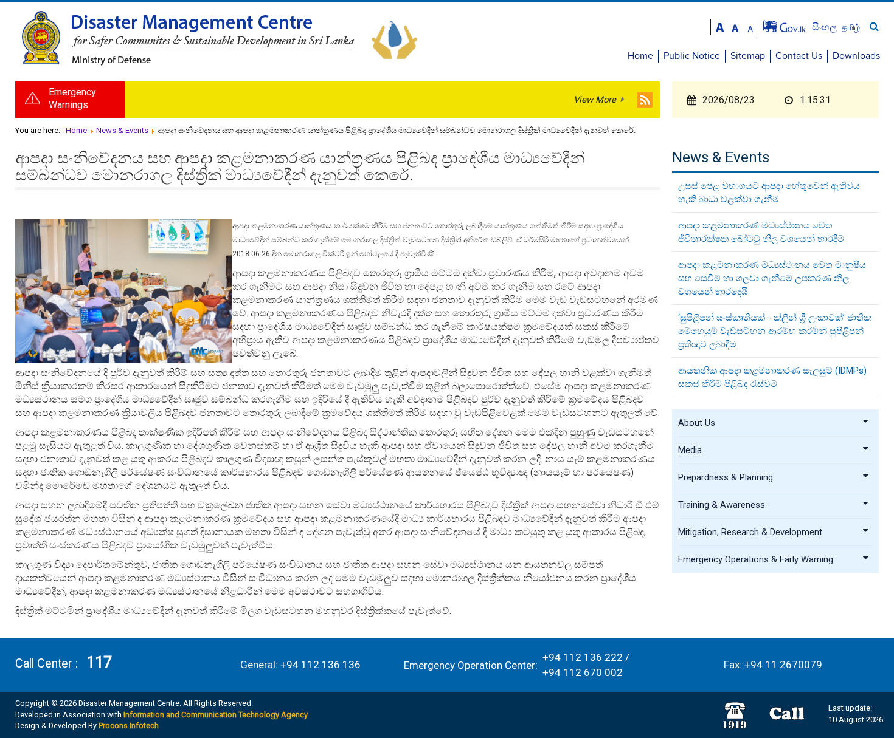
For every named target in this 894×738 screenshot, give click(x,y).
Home (640, 56)
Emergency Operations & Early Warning (755, 559)
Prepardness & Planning (725, 477)
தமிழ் (851, 27)
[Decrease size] (750, 26)
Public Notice (692, 56)
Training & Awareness (721, 504)
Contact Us (798, 56)
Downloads (856, 56)
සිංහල (825, 27)
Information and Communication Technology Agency (215, 714)
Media (690, 450)
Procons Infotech (129, 725)
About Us (696, 422)
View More (594, 99)
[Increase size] (720, 26)
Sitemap (747, 56)
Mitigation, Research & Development (750, 532)
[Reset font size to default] (735, 26)
